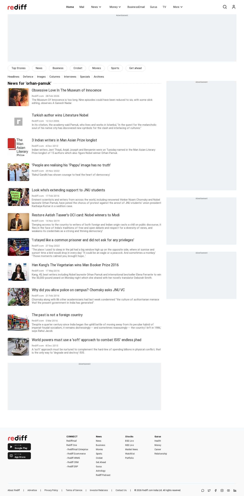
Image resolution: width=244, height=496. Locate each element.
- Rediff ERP (72, 466)
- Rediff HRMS (73, 458)
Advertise (32, 490)
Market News (131, 449)
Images (41, 76)
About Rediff (14, 490)
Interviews (70, 76)
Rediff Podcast (103, 475)
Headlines (13, 76)
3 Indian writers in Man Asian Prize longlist (64, 140)
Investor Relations (99, 490)
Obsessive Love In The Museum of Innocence (66, 90)
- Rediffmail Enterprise (77, 449)
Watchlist (130, 453)
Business (58, 68)
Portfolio (129, 458)
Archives (99, 76)
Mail (81, 7)
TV (164, 7)
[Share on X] (209, 490)
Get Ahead (101, 462)
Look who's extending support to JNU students (68, 190)
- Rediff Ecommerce (76, 453)
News (94, 7)
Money (114, 7)
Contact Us (121, 490)
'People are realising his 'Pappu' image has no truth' (71, 165)
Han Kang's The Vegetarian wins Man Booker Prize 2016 (75, 265)
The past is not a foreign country (57, 315)
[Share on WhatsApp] (202, 490)
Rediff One (71, 445)
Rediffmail (71, 441)
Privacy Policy (51, 490)
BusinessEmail (136, 7)
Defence (28, 76)
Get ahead (135, 68)
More (176, 7)
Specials (85, 76)
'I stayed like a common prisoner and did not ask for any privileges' (83, 240)
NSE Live (129, 445)
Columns (54, 76)
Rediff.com (147, 490)
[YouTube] (228, 490)
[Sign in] (233, 7)
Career (158, 449)
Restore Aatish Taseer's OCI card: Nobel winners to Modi (76, 215)
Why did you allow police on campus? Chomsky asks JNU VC (78, 290)
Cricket (78, 68)
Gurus (153, 7)
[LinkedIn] (234, 490)
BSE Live (129, 441)
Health (158, 441)
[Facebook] (215, 490)
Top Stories (18, 68)
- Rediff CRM (72, 462)
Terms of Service (74, 490)
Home (70, 7)
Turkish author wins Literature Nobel (60, 115)
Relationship (161, 453)
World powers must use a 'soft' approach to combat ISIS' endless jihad (86, 340)
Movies (96, 68)
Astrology (101, 471)
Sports (115, 68)
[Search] (224, 7)
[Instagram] (222, 490)
